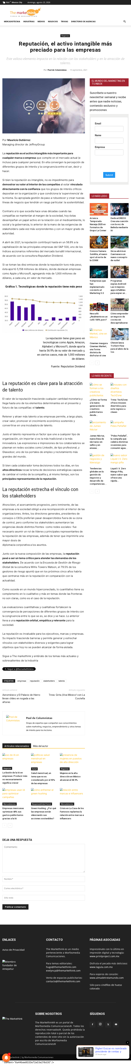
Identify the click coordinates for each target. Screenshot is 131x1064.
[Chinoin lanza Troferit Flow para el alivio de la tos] (120, 334)
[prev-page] (4, 825)
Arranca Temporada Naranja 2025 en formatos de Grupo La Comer (98, 224)
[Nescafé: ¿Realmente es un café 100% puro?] (99, 304)
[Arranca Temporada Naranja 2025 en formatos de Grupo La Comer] (99, 209)
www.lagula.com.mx (101, 967)
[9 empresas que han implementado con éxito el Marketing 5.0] (99, 272)
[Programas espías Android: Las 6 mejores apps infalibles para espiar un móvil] (120, 272)
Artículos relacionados (16, 746)
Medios (41, 21)
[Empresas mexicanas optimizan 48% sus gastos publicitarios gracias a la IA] (14, 796)
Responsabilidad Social (41, 804)
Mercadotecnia (12, 21)
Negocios (53, 21)
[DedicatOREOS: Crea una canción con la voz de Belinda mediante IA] (120, 209)
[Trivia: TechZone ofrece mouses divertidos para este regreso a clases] (120, 390)
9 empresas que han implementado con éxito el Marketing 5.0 (98, 287)
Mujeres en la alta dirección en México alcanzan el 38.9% (70, 776)
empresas (21, 681)
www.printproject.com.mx (104, 956)
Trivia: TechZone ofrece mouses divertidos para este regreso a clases (119, 405)
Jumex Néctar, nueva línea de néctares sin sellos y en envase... (97, 441)
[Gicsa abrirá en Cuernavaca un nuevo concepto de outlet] (120, 242)
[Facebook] (92, 1024)
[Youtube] (116, 1024)
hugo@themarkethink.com (61, 967)
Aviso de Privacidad (13, 949)
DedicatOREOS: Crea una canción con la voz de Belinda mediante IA (119, 224)
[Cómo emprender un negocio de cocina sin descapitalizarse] (120, 304)
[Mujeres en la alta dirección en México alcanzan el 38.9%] (72, 761)
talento (62, 681)
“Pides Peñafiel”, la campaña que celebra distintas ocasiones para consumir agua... (119, 441)
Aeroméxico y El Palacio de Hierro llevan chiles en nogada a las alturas (21, 698)
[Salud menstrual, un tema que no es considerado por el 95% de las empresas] (43, 761)
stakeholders (49, 681)
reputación (35, 681)
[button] (124, 21)
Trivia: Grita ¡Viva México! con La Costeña (67, 696)
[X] (108, 1024)
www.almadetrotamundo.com (107, 977)
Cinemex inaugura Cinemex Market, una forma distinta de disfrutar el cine (99, 349)
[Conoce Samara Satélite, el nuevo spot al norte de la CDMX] (99, 242)
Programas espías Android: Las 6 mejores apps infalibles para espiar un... (119, 287)
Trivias (64, 21)
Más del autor (40, 746)
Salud (34, 769)
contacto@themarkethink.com (63, 981)
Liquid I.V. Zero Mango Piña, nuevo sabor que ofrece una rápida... (119, 474)
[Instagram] (100, 1024)
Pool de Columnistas (57, 70)
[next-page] (10, 825)
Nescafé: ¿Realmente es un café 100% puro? (98, 316)
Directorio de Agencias (83, 21)
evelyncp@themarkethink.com (63, 970)
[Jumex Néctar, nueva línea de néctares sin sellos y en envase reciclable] (99, 426)
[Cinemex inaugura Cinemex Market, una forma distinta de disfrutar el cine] (99, 334)
